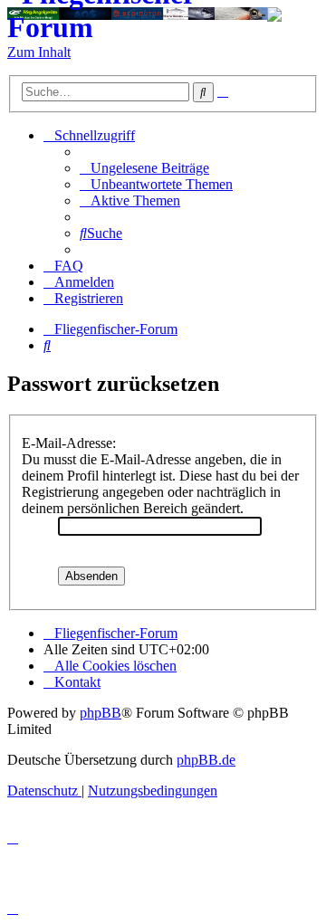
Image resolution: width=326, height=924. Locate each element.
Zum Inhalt (39, 52)
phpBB (100, 712)
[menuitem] (144, 168)
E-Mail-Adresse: (69, 443)
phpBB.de (206, 759)
